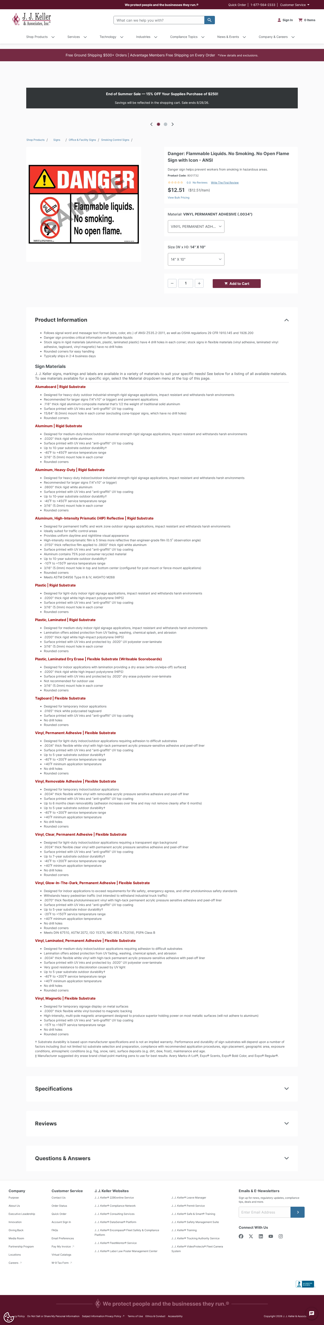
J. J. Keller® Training (184, 1230)
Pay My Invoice (61, 1246)
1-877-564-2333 (263, 5)
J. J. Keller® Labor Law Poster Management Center (126, 1251)
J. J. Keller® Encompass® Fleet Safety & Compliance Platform (127, 1232)
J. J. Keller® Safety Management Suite (195, 1222)
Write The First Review (225, 182)
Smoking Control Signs (115, 139)
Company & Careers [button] (273, 37)
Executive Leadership (22, 1214)
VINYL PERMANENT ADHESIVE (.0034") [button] (198, 226)
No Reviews (200, 182)
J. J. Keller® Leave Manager (188, 1197)
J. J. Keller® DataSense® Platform (115, 1222)
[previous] (151, 124)
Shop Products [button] (37, 37)
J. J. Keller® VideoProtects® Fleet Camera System (197, 1249)
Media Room (16, 1238)
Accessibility (175, 1316)
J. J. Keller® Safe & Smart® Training (193, 1214)
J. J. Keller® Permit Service (188, 1205)
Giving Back (16, 1230)
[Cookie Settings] (8, 1317)
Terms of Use (135, 1316)
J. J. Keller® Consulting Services (114, 1214)
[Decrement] (172, 283)
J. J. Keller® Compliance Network (115, 1205)
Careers (14, 1262)
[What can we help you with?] (209, 20)
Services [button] (73, 37)
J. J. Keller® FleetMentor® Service (116, 1243)
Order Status (59, 1205)
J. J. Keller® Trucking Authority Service (195, 1238)
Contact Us (58, 1197)
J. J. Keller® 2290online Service (114, 1197)
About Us (14, 1205)
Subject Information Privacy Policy (103, 1316)
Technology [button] (108, 37)
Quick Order (237, 5)
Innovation (15, 1222)
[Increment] (199, 283)
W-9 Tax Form (60, 1262)
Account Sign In (61, 1222)
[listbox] (162, 98)
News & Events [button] (228, 37)
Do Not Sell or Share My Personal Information (53, 1316)
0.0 (189, 182)
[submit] (297, 1212)
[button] (162, 55)
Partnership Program (21, 1246)
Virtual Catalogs (61, 1254)
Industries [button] (143, 37)
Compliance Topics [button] (183, 37)
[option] (162, 98)
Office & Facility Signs (82, 139)
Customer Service (293, 5)
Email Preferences (63, 1238)
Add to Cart (239, 283)
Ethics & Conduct (155, 1316)
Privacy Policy (17, 1316)
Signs (56, 139)
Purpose (14, 1197)
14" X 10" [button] (178, 259)
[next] (172, 124)
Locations (15, 1254)
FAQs (55, 1230)
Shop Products (35, 139)
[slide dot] (158, 124)
